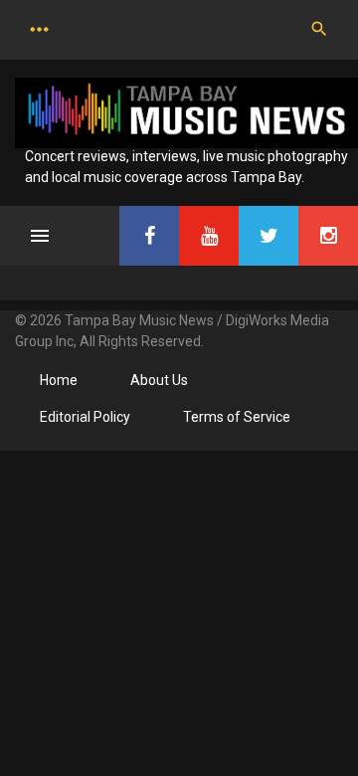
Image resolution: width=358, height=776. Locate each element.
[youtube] (209, 236)
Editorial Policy (85, 417)
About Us (159, 380)
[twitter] (268, 236)
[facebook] (149, 236)
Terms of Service (236, 417)
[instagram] (328, 236)
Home (59, 380)
